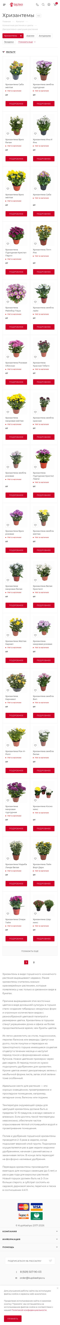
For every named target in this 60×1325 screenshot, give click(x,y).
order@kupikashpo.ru (32, 1277)
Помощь (8, 1247)
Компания (9, 1231)
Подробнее (16, 104)
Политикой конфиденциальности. (29, 1310)
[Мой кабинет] (49, 4)
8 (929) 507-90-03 (30, 1272)
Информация (11, 1239)
